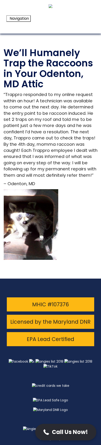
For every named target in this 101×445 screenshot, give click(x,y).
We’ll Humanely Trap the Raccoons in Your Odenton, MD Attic (48, 68)
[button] (65, 432)
